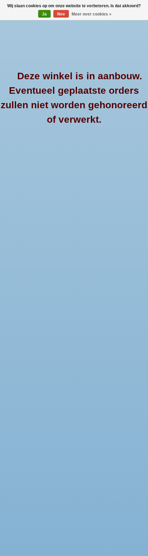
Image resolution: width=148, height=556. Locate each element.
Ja (44, 14)
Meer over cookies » (92, 14)
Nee (61, 14)
